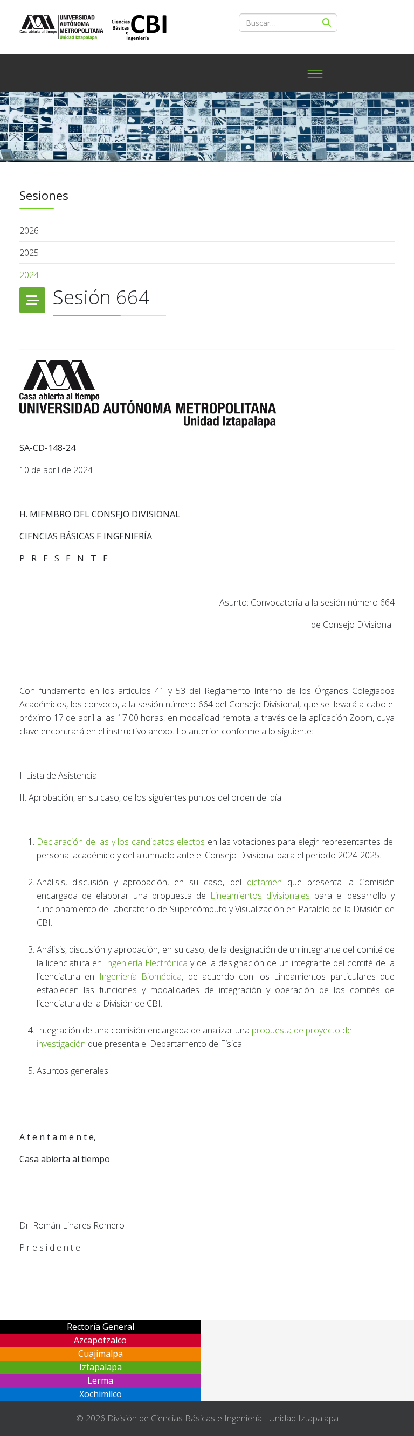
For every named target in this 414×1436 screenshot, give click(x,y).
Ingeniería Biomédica (140, 976)
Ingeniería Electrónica (146, 963)
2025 (29, 253)
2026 (29, 231)
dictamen (264, 882)
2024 (29, 275)
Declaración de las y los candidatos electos (121, 842)
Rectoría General (100, 1327)
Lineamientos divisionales (260, 895)
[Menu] (314, 73)
